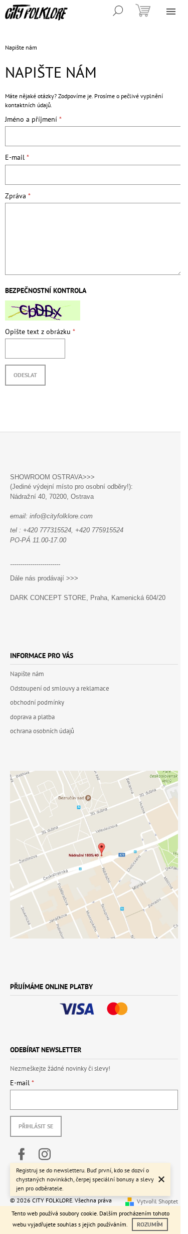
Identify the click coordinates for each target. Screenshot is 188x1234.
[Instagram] (44, 1154)
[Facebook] (21, 1154)
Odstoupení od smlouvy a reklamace (59, 688)
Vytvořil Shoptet (157, 1201)
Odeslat (25, 375)
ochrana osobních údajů (42, 731)
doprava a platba (32, 717)
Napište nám (27, 674)
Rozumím (150, 1224)
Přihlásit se (36, 1126)
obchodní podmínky (37, 702)
